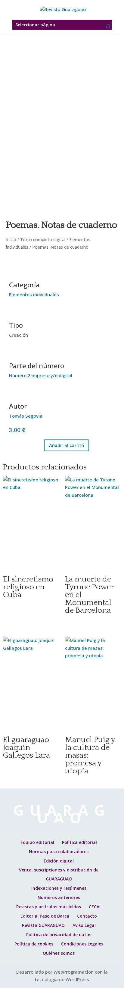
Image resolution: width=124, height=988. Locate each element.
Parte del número (36, 365)
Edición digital (59, 861)
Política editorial (79, 842)
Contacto (87, 916)
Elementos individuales (34, 294)
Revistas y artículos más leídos (48, 907)
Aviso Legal (84, 925)
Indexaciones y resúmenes (58, 888)
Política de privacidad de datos (58, 934)
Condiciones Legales (82, 944)
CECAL (95, 907)
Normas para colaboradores (58, 851)
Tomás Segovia (25, 416)
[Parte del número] (16, 352)
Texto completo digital (42, 239)
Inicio (11, 239)
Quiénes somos (59, 953)
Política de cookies (33, 944)
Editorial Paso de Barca (44, 916)
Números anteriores (59, 897)
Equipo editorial (37, 842)
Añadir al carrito (66, 445)
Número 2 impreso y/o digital (40, 375)
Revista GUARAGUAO (43, 925)
